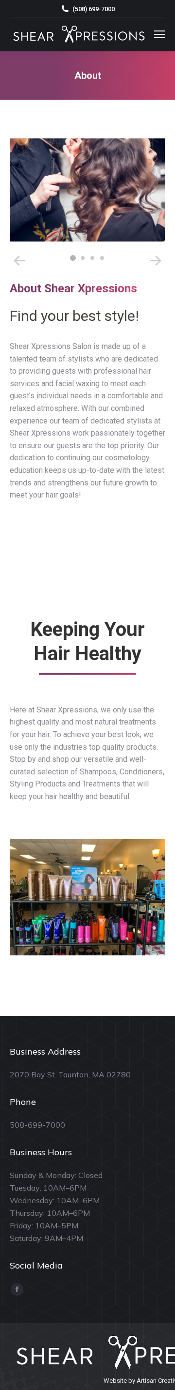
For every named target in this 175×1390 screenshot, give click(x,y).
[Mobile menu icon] (159, 34)
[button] (73, 258)
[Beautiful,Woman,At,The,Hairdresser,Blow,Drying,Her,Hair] (87, 190)
